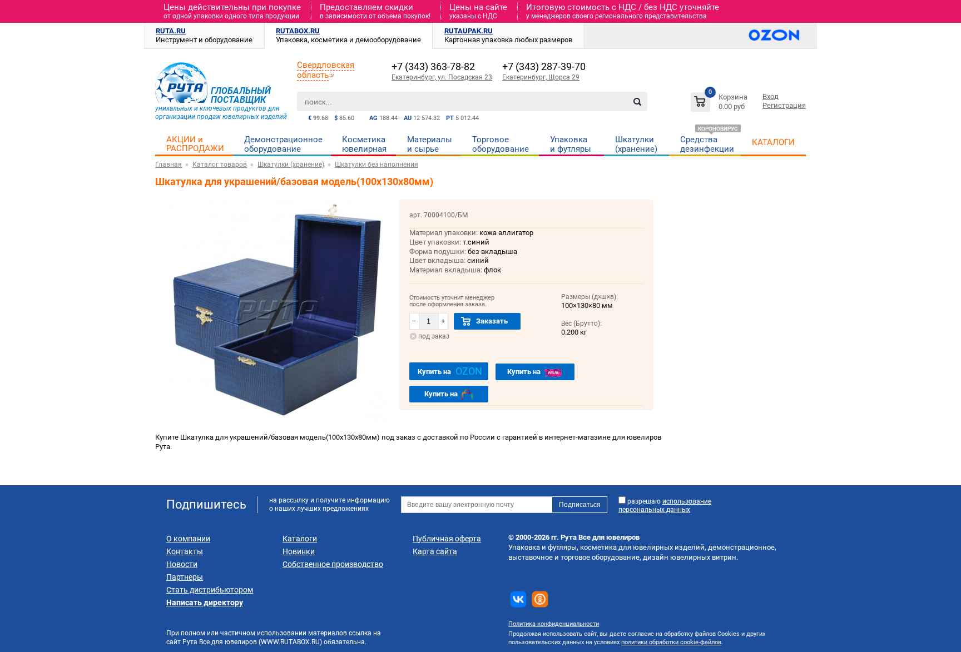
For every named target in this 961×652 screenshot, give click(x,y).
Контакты (184, 551)
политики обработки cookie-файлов (671, 642)
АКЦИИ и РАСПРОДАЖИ (195, 144)
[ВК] (518, 599)
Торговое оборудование (500, 144)
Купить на (450, 371)
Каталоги (300, 538)
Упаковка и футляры (570, 144)
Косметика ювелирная (364, 144)
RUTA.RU (171, 31)
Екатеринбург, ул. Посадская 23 (442, 77)
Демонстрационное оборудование (283, 144)
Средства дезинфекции (707, 144)
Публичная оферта (447, 538)
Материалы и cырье (429, 144)
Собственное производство (333, 564)
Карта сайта (435, 551)
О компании (188, 538)
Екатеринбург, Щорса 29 (540, 77)
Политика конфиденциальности (553, 624)
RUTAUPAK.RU (468, 31)
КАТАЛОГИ (773, 142)
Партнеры (184, 577)
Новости (181, 564)
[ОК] (540, 599)
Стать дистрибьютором (209, 589)
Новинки (299, 551)
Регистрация (784, 105)
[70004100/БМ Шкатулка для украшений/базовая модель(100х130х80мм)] (277, 419)
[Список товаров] (720, 103)
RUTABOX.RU (298, 31)
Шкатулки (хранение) (636, 144)
